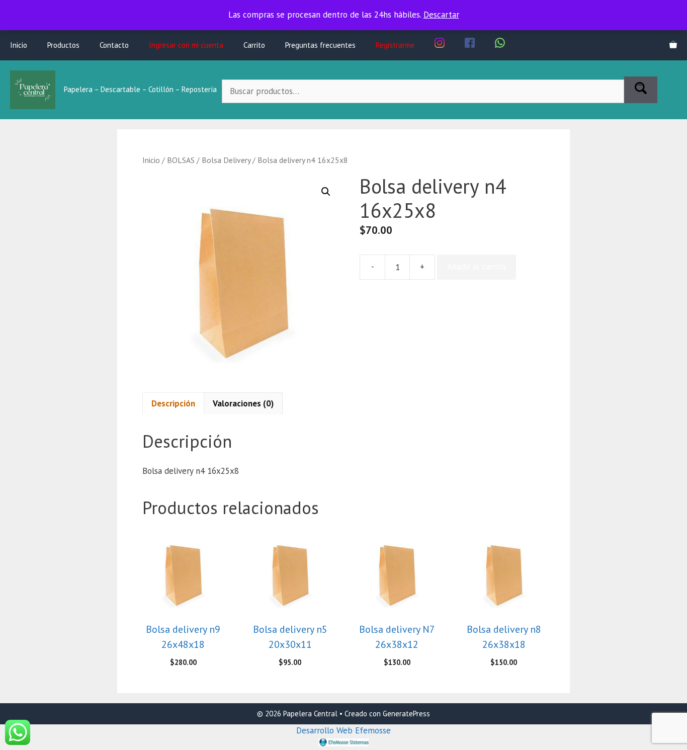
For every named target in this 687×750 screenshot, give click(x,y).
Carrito (254, 45)
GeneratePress (406, 713)
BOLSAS (181, 160)
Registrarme (395, 45)
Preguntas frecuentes (320, 45)
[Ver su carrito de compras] (673, 45)
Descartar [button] (441, 14)
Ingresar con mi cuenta (186, 45)
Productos (63, 45)
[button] (326, 192)
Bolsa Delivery (226, 160)
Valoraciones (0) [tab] (243, 403)
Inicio (18, 45)
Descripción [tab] (173, 403)
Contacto (114, 45)
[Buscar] (640, 90)
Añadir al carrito (476, 266)
